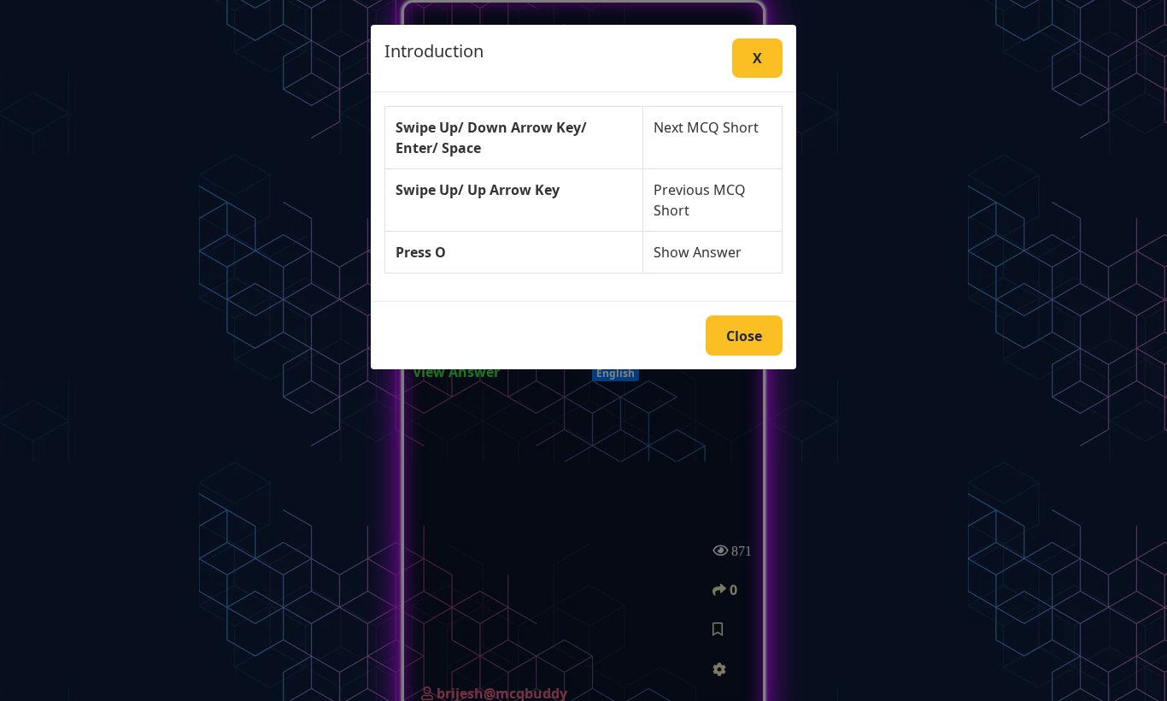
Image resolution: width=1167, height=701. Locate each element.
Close (744, 336)
